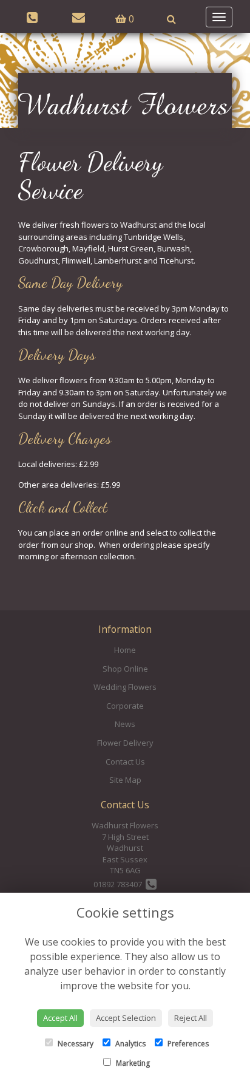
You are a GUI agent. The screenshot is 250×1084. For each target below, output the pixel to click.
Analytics (129, 1043)
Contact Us (125, 761)
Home (125, 649)
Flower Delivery (125, 742)
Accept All (60, 1017)
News (125, 723)
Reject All (190, 1017)
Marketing (132, 1063)
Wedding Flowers (125, 686)
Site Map (125, 779)
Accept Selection (126, 1017)
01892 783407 (119, 884)
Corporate (125, 705)
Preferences (187, 1043)
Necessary (74, 1043)
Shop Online (125, 668)
